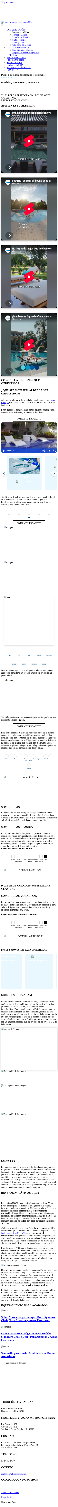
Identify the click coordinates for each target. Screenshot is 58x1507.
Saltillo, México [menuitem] (19, 40)
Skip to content (7, 2)
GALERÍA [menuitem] (12, 55)
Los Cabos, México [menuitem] (21, 37)
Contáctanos (6, 77)
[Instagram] (2, 19)
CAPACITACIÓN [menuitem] (15, 65)
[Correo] (9, 19)
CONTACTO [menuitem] (13, 70)
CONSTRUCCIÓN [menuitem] (16, 30)
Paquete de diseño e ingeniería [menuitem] (25, 52)
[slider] (26, 450)
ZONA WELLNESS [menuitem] (16, 57)
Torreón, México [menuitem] (19, 35)
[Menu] (2, 24)
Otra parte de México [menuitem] (21, 45)
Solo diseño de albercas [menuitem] (22, 50)
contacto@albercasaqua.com (13, 1474)
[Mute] (43, 450)
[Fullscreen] (54, 450)
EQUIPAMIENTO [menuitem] (15, 60)
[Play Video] (3, 450)
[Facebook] (7, 19)
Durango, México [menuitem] (20, 42)
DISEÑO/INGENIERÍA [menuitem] (18, 47)
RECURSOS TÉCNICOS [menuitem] (19, 67)
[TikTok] (12, 19)
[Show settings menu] (49, 450)
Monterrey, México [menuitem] (20, 32)
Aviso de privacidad (10, 1492)
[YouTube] (4, 19)
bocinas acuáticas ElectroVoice (14, 1233)
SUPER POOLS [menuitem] (14, 62)
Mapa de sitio (7, 1497)
